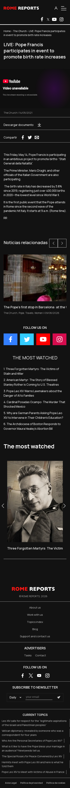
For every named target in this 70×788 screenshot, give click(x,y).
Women (38, 313)
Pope (21, 313)
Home (7, 31)
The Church (20, 31)
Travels (29, 313)
